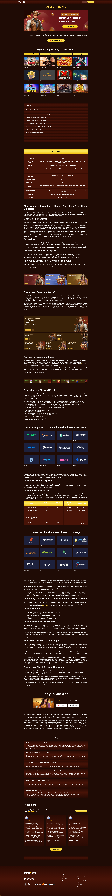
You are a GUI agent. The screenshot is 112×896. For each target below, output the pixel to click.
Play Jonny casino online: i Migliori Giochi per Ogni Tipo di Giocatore (41, 114)
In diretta (47, 53)
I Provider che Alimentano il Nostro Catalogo (36, 123)
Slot (80, 53)
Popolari (30, 53)
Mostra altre (56, 849)
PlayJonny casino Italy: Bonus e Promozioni (36, 117)
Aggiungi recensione (81, 810)
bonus (82, 363)
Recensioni (28, 140)
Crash (63, 53)
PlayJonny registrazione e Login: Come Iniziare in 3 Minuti (39, 126)
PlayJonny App (29, 135)
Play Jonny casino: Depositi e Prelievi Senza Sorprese (38, 120)
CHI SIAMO (28, 111)
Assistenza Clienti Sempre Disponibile (34, 132)
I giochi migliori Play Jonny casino (33, 109)
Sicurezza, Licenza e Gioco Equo (33, 129)
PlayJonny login (46, 605)
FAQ (27, 138)
